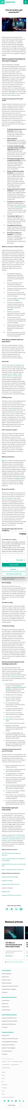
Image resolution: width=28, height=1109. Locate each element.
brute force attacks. (7, 498)
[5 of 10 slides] (13, 962)
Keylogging (17, 478)
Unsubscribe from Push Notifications (8, 1097)
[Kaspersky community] (23, 1101)
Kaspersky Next (5, 1035)
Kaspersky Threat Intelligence (8, 1048)
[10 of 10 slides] (22, 962)
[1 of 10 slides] (6, 962)
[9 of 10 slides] (20, 962)
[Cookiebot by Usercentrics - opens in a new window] (19, 534)
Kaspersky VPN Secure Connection (11, 895)
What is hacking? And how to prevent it (12, 869)
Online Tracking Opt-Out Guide (17, 1061)
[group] (14, 942)
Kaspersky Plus (6, 891)
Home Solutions (6, 970)
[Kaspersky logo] (10, 2)
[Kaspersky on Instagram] (20, 1101)
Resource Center (4, 1084)
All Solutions (4, 992)
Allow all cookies (14, 564)
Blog (2, 1081)
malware (16, 300)
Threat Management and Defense (10, 1041)
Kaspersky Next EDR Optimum (9, 1024)
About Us (3, 1075)
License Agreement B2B (6, 1067)
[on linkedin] (16, 909)
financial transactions (19, 207)
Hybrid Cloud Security (7, 1051)
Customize (13, 569)
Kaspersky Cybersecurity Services (10, 1038)
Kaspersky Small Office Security (10, 884)
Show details (19, 560)
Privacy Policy (4, 1061)
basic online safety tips (14, 676)
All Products (4, 1027)
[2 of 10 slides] (7, 962)
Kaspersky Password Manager (10, 877)
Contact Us (4, 1072)
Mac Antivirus (5, 1003)
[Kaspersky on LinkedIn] (12, 1101)
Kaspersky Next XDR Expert (8, 1044)
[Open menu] (2, 2)
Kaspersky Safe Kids (6, 983)
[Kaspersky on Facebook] (5, 1101)
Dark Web (11, 93)
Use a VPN (9, 719)
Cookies (9, 1061)
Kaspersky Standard (6, 973)
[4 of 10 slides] (11, 962)
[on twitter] (12, 909)
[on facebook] (7, 909)
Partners (3, 1078)
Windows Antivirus (6, 1009)
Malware (4, 460)
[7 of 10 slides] (17, 962)
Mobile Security (5, 1006)
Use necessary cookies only (14, 574)
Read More (8, 956)
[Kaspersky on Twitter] (8, 1101)
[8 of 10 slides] (19, 962)
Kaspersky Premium (7, 880)
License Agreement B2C (15, 1064)
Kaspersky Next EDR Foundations (9, 1021)
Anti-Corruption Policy (5, 1064)
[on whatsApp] (21, 909)
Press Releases (4, 1087)
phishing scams (15, 410)
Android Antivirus (6, 1000)
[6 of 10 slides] (15, 962)
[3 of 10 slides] (9, 962)
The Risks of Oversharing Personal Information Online (13, 945)
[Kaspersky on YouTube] (16, 1101)
